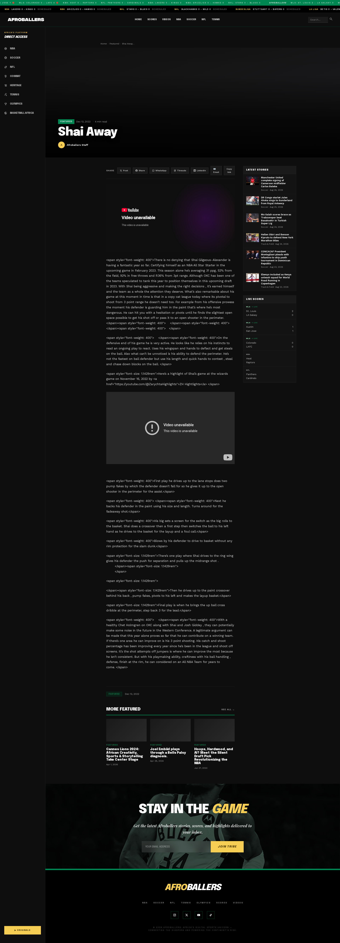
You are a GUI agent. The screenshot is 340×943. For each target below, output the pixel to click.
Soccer (191, 19)
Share (142, 170)
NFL (204, 19)
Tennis (216, 19)
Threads (181, 170)
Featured (114, 43)
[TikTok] (211, 915)
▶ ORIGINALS (22, 930)
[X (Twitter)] (187, 915)
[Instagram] (174, 915)
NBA (178, 19)
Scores (152, 19)
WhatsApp (160, 170)
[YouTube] (199, 915)
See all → (228, 709)
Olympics (204, 902)
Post (125, 170)
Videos (166, 19)
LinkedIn (201, 170)
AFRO (193, 887)
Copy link (229, 170)
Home (138, 19)
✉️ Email (216, 170)
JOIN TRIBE (227, 846)
